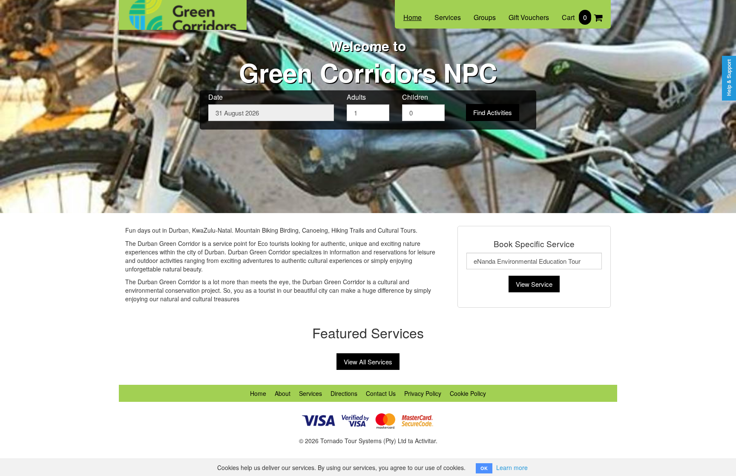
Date (215, 97)
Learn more (512, 467)
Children (415, 97)
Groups (485, 17)
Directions (344, 393)
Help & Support (729, 77)
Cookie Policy (468, 393)
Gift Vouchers (529, 17)
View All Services (368, 361)
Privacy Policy (422, 393)
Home (412, 17)
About (282, 393)
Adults (356, 97)
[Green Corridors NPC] (183, 9)
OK (484, 468)
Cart (574, 17)
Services (447, 17)
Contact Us (381, 393)
